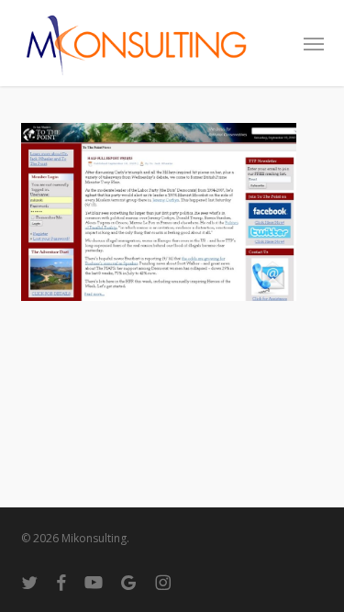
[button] (314, 43)
